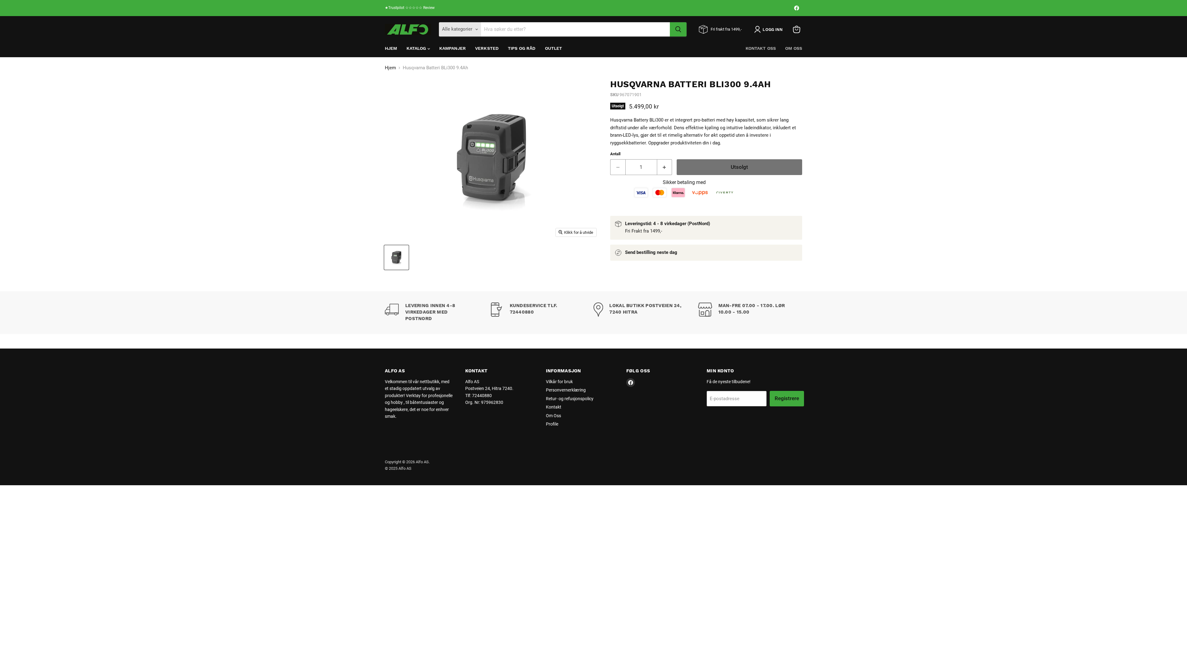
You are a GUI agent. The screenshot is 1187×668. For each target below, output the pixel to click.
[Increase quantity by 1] (664, 167)
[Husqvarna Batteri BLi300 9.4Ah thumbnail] (396, 257)
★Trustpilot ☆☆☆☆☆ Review (410, 8)
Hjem (391, 48)
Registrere (787, 398)
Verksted (487, 48)
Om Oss (793, 48)
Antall (615, 154)
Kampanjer (452, 48)
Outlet (553, 48)
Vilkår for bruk (559, 381)
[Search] (678, 29)
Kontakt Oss (761, 48)
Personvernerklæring (566, 390)
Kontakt (553, 407)
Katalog (417, 48)
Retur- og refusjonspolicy (570, 398)
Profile (552, 424)
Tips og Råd (522, 48)
